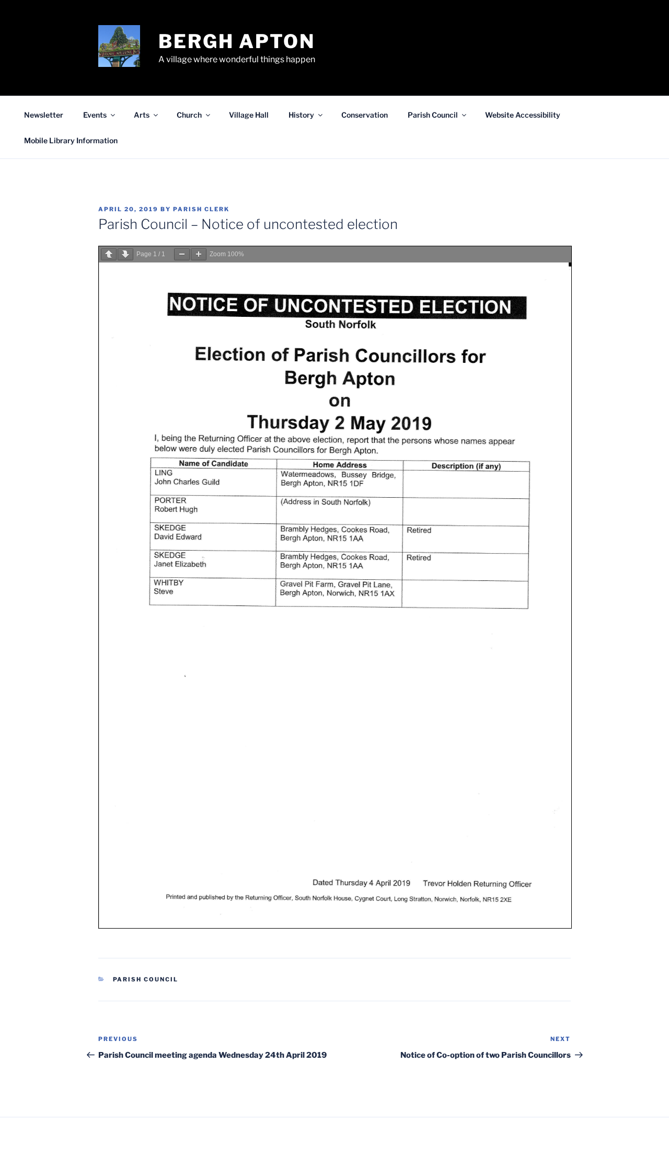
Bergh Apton (236, 41)
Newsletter (43, 114)
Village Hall (249, 114)
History (301, 114)
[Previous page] (109, 254)
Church (189, 114)
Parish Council (433, 114)
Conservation (364, 114)
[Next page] (125, 254)
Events (95, 114)
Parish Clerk (201, 209)
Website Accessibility (522, 114)
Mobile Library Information (71, 140)
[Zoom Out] (182, 254)
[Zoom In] (198, 254)
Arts (141, 114)
